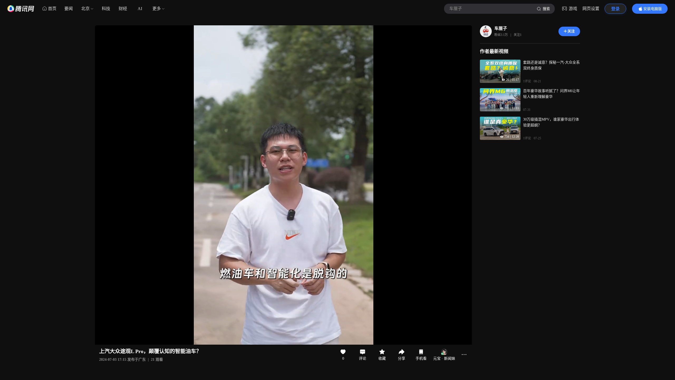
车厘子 (500, 28)
